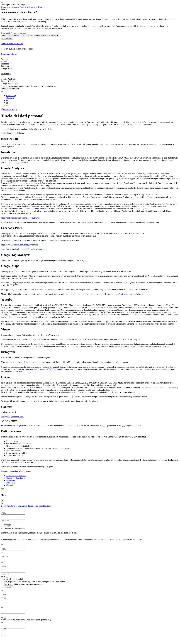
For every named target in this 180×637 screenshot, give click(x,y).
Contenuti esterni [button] (8, 54)
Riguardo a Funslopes (15, 478)
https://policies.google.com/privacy (128, 294)
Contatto (9, 485)
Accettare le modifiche (10, 89)
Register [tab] (10, 506)
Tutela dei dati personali (16, 476)
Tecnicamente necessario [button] (12, 43)
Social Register (45, 506)
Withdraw (20, 133)
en (7, 103)
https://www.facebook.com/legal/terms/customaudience (24, 249)
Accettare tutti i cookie (10, 36)
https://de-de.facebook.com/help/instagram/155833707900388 (37, 369)
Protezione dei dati (18, 33)
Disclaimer (10, 480)
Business (10, 98)
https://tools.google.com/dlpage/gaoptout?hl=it (20, 218)
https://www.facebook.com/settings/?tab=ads (19, 245)
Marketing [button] (6, 73)
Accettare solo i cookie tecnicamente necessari (40, 36)
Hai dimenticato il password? (26, 506)
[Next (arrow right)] (5, 635)
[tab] (90, 43)
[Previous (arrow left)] (2, 635)
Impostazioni (7, 38)
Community (11, 95)
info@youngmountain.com (12, 417)
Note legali (5, 33)
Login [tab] (3, 506)
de (7, 100)
